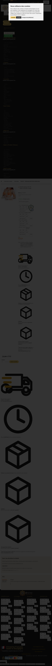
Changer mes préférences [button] (27, 17)
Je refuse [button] (19, 17)
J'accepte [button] (13, 17)
